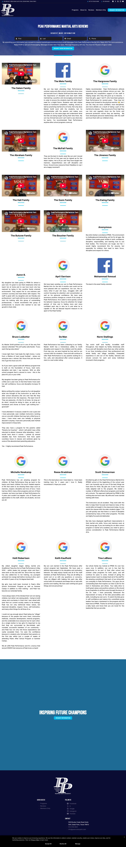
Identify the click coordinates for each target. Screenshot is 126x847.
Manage (77, 844)
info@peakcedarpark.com (77, 829)
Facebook (73, 803)
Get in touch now (94, 1)
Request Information (117, 10)
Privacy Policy (35, 840)
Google (72, 809)
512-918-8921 (106, 1)
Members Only (101, 10)
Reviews (91, 10)
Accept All (48, 844)
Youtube (72, 814)
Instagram (73, 811)
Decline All (63, 844)
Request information (63, 718)
